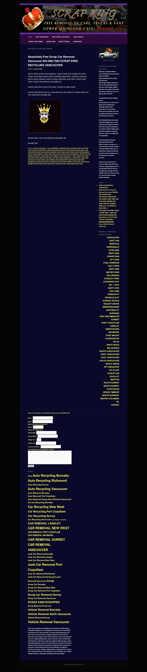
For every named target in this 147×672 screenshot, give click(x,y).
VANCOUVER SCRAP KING (74, 164)
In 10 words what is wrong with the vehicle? (41, 449)
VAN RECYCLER (60, 164)
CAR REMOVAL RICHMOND (40, 535)
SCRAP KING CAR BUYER (52, 154)
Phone (30, 427)
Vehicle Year (32, 440)
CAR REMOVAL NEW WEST (48, 528)
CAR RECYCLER (64, 148)
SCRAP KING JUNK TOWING (46, 160)
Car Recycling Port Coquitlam (47, 511)
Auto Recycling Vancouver (47, 488)
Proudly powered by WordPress (73, 664)
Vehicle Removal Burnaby (44, 610)
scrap (50, 581)
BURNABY (55, 148)
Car (29, 502)
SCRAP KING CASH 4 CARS (67, 156)
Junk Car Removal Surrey (39, 577)
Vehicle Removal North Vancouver (49, 614)
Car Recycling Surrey (41, 516)
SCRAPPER (52, 602)
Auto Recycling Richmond (47, 480)
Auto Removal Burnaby (38, 493)
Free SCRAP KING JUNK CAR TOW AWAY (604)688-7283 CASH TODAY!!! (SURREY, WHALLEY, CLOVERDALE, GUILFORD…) (108, 203)
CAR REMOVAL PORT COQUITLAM (44, 532)
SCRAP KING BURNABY (81, 152)
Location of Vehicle (34, 447)
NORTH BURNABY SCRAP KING (55, 152)
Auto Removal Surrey (38, 499)
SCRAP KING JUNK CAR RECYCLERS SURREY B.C (56, 158)
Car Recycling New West (46, 506)
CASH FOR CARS (75, 148)
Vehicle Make (32, 433)
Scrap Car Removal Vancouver (42, 598)
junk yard (56, 577)
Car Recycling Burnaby (42, 502)
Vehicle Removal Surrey (39, 617)
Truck (44, 605)
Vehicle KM (32, 443)
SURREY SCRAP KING (35, 164)
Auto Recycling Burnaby (51, 475)
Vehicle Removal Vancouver (48, 622)
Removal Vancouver (40, 148)
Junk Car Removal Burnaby (40, 554)
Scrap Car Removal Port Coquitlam (44, 590)
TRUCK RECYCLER (49, 164)
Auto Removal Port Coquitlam (41, 496)
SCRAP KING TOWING (65, 162)
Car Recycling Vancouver (39, 519)
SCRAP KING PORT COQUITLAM (65, 160)
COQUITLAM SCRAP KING (54, 150)
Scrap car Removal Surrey (44, 595)
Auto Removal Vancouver (59, 499)
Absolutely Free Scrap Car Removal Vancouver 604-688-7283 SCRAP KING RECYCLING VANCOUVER (53, 61)
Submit (31, 466)
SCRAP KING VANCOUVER (80, 162)
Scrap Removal (35, 605)
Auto (30, 475)
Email (30, 422)
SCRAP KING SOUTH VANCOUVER (46, 162)
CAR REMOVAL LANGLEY (44, 523)
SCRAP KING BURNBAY (35, 154)
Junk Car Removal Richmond (41, 573)
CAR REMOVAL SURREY (46, 539)
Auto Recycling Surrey (38, 484)
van (49, 605)
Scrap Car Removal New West (41, 587)
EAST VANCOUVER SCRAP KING (73, 150)
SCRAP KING (70, 152)
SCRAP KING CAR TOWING (49, 156)
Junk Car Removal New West (41, 560)
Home (30, 37)
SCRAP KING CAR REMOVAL (70, 154)
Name (30, 418)
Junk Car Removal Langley (40, 557)
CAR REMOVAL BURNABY (59, 520)
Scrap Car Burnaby (36, 584)
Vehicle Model (32, 436)
